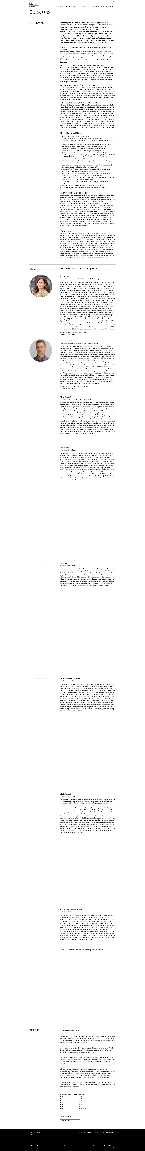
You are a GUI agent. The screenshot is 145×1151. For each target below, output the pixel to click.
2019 (61, 1105)
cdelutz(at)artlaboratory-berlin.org (77, 386)
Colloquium (63, 62)
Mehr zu (99, 127)
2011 (80, 1107)
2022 (61, 1098)
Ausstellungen (58, 6)
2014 (80, 1100)
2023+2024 (63, 1096)
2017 (61, 1109)
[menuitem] (112, 1)
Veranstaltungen (71, 6)
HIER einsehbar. (74, 82)
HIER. (112, 127)
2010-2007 (82, 1109)
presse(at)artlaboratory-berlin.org (70, 1119)
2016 (80, 1096)
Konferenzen (84, 52)
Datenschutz (99, 1132)
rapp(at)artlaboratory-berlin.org (76, 332)
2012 (80, 1105)
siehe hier (99, 950)
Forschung (83, 6)
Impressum (109, 1132)
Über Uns (104, 6)
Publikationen (94, 6)
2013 (80, 1103)
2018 (61, 1107)
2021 (61, 1100)
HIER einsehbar (64, 80)
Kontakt (112, 6)
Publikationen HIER (108, 329)
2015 (80, 1098)
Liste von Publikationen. (67, 334)
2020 (61, 1103)
